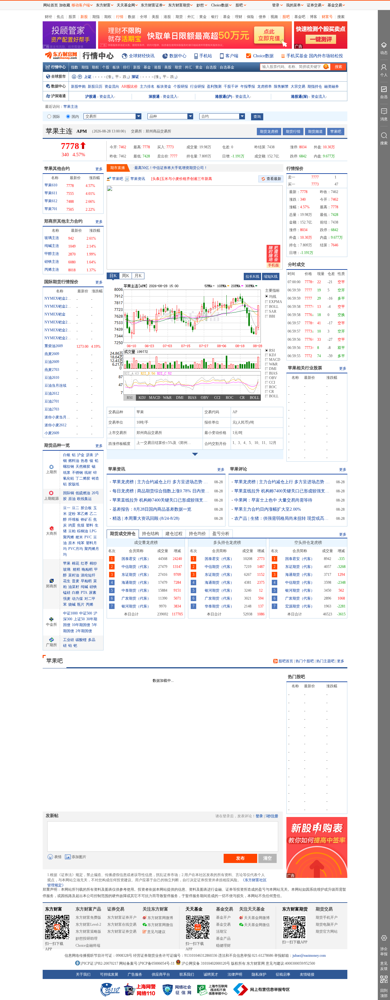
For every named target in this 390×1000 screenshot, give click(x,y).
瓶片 (80, 604)
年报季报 (247, 86)
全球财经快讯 (141, 56)
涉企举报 (384, 951)
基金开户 (223, 917)
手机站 (205, 56)
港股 (167, 17)
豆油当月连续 (55, 385)
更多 (99, 169)
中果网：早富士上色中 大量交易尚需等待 (273, 500)
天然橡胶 (83, 466)
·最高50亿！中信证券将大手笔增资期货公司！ (170, 168)
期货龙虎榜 (269, 131)
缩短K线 (271, 276)
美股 (155, 17)
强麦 (66, 599)
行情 (119, 17)
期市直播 (117, 168)
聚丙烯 (68, 537)
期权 (108, 17)
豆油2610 (51, 377)
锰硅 (66, 592)
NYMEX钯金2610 (58, 306)
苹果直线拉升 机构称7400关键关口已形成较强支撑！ (161, 500)
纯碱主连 (51, 246)
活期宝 (221, 931)
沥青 (89, 455)
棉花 (75, 563)
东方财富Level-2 (88, 924)
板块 (116, 67)
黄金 (203, 17)
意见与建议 (156, 932)
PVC (88, 537)
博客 (313, 17)
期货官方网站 (327, 931)
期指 (96, 17)
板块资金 (164, 86)
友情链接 (307, 974)
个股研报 (180, 86)
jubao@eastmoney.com (309, 955)
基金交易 (223, 924)
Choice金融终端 (88, 945)
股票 (72, 17)
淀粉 (72, 514)
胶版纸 (73, 484)
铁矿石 (86, 519)
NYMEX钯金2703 (58, 330)
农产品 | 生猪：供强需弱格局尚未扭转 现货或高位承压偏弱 (283, 518)
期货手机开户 (327, 917)
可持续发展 (109, 974)
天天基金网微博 (257, 918)
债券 (262, 17)
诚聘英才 (211, 974)
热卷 (84, 461)
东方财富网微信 (160, 925)
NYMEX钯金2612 (58, 322)
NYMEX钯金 (55, 314)
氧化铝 (68, 478)
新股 (84, 17)
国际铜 (68, 493)
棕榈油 (82, 531)
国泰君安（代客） (136, 559)
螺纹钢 (68, 466)
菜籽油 (73, 575)
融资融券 (331, 86)
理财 (238, 17)
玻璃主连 (51, 238)
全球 (143, 17)
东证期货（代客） (136, 574)
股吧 (286, 17)
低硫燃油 (83, 493)
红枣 (84, 563)
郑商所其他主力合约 (63, 221)
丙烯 (89, 604)
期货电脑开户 (327, 924)
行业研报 (197, 86)
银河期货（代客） (136, 606)
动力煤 (77, 599)
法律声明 (235, 974)
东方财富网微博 (160, 918)
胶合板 (86, 508)
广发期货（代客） (136, 598)
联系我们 (186, 974)
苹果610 (50, 185)
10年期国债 (81, 625)
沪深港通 (58, 96)
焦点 (60, 17)
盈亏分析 (220, 533)
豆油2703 (51, 409)
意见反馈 (384, 966)
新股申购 (78, 86)
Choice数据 (263, 56)
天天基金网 (126, 5)
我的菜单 (293, 5)
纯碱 (84, 587)
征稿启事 (283, 974)
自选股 (211, 67)
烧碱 (72, 604)
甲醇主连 (51, 254)
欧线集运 (84, 499)
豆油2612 (51, 393)
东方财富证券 (152, 5)
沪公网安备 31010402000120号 (206, 963)
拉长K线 (252, 276)
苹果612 (50, 201)
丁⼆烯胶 (83, 478)
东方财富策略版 (88, 931)
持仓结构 (150, 533)
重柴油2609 (53, 346)
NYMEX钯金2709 (58, 298)
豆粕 (72, 531)
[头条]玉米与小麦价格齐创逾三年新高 (181, 179)
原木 (72, 543)
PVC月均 (75, 549)
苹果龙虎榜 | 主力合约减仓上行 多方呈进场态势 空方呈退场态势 (161, 482)
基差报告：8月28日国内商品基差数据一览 (151, 509)
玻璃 (66, 569)
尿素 (92, 592)
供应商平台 (161, 974)
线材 (88, 472)
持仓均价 (197, 533)
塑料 (89, 525)
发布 (240, 858)
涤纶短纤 (88, 575)
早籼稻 (86, 581)
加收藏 (64, 5)
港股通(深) (299, 96)
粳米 (79, 537)
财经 (48, 17)
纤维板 (73, 519)
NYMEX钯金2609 (58, 338)
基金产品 (223, 938)
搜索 (341, 17)
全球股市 (58, 76)
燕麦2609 (51, 354)
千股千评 (231, 86)
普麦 (75, 581)
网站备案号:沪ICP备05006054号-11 (147, 963)
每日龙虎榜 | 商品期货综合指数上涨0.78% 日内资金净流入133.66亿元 (161, 491)
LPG (93, 531)
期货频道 (315, 131)
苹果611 (50, 193)
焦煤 (80, 525)
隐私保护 (259, 974)
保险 (250, 17)
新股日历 (95, 86)
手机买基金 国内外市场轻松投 (314, 56)
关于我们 (83, 974)
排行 (126, 67)
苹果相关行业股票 (305, 368)
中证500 (85, 613)
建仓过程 (174, 533)
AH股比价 (129, 86)
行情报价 (294, 168)
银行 (214, 17)
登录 (259, 816)
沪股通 (90, 96)
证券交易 (314, 5)
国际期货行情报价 (61, 282)
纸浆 (66, 472)
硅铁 (93, 587)
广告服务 (135, 974)
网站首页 (50, 5)
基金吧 (299, 17)
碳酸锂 (81, 640)
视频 (274, 17)
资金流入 (106, 96)
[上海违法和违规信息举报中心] (213, 989)
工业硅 (68, 640)
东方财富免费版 (88, 917)
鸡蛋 (72, 525)
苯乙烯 (82, 514)
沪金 (80, 455)
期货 (179, 17)
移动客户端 (81, 5)
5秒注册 (271, 816)
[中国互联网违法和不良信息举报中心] (261, 989)
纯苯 (80, 543)
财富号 (327, 17)
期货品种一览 (57, 445)
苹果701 (50, 209)
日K (113, 275)
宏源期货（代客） (299, 606)
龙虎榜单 (264, 86)
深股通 (154, 96)
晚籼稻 (87, 569)
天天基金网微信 (257, 925)
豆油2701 (51, 401)
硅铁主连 (51, 261)
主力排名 (147, 86)
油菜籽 (73, 587)
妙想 (200, 5)
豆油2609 (51, 362)
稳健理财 (223, 945)
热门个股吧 (305, 661)
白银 (66, 455)
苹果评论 (238, 469)
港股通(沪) (223, 96)
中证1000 (70, 613)
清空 (267, 858)
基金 (226, 17)
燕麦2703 (51, 370)
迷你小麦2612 (55, 425)
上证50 (79, 619)
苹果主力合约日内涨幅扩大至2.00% (267, 509)
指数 (74, 67)
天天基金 (194, 909)
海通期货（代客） (136, 582)
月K (138, 275)
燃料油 (73, 461)
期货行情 (293, 131)
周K (125, 275)
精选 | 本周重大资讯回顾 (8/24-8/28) (145, 518)
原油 (72, 499)
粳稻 (76, 569)
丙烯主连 (51, 269)
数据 (131, 17)
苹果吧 (335, 131)
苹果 (66, 563)
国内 (75, 116)
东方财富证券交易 (121, 931)
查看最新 (274, 179)
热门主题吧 (325, 661)
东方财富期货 (295, 909)
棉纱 (93, 563)
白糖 (75, 592)
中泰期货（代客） (136, 590)
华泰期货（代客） (219, 606)
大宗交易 (298, 86)
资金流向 (112, 86)
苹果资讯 (137, 179)
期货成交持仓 (123, 533)
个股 (105, 67)
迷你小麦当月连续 (59, 417)
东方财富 (53, 909)
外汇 (191, 17)
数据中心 (177, 56)
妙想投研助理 (87, 938)
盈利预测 (214, 86)
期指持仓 (314, 86)
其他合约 (57, 168)
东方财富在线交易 (121, 924)
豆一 (66, 508)
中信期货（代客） (136, 567)
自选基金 (227, 67)
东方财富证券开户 (121, 917)
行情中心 (58, 67)
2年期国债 (84, 631)
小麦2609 (51, 433)
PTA (84, 592)
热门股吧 (296, 676)
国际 (56, 116)
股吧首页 (285, 661)
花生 (66, 581)
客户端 (231, 56)
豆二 (75, 508)
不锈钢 (77, 472)
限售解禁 (281, 86)
